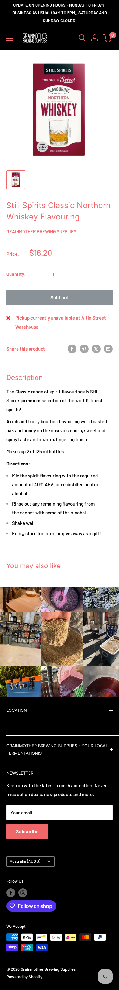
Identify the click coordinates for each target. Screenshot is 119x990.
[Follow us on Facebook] (10, 892)
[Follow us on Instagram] (22, 892)
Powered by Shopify (24, 976)
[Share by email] (108, 348)
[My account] (94, 37)
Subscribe (27, 831)
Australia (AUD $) (25, 861)
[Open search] (82, 37)
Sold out (59, 297)
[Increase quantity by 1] (70, 274)
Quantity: (16, 274)
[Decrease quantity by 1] (36, 274)
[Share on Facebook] (72, 348)
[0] (107, 38)
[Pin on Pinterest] (84, 348)
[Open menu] (9, 38)
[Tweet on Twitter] (96, 348)
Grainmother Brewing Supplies (41, 231)
